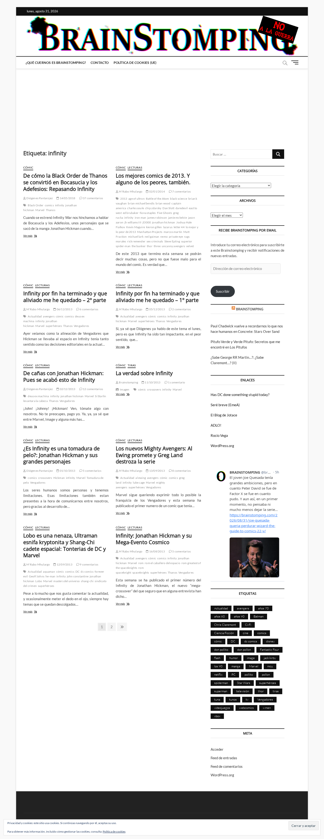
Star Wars (243, 683)
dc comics (87, 571)
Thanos (50, 210)
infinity (59, 205)
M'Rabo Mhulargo (130, 191)
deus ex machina (38, 396)
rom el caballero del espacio (162, 563)
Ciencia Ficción (224, 633)
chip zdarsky (153, 208)
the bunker (139, 246)
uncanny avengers (173, 246)
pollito (249, 674)
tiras (276, 691)
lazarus (167, 227)
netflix (218, 674)
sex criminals (155, 241)
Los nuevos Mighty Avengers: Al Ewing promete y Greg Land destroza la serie (154, 455)
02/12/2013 (67, 389)
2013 (123, 198)
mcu (270, 666)
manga (235, 666)
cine (245, 633)
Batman (259, 616)
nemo (164, 236)
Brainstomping (128, 382)
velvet (190, 246)
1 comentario (176, 382)
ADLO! (216, 425)
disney (270, 641)
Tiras (132, 365)
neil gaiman (152, 236)
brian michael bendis (141, 203)
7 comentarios (181, 191)
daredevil (182, 208)
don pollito (221, 649)
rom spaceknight (130, 570)
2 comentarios (181, 309)
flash (217, 658)
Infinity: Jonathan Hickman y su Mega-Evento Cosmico (154, 539)
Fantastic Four (269, 649)
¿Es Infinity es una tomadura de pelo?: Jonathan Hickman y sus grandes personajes (61, 455)
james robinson (157, 217)
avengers (49, 316)
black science (178, 198)
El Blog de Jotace (224, 415)
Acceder (217, 749)
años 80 (219, 616)
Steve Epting (172, 241)
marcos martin (173, 232)
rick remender (136, 241)
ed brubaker (131, 213)
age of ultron (136, 198)
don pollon (244, 649)
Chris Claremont (225, 625)
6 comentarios (88, 309)
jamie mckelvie (177, 217)
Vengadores (81, 326)
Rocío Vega (219, 435)
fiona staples (148, 213)
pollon (266, 674)
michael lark (135, 236)
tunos (233, 699)
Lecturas (135, 167)
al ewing (140, 478)
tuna (217, 699)
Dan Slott (168, 208)
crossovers (154, 389)
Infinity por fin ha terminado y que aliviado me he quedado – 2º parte (65, 296)
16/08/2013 (157, 551)
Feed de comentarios (227, 766)
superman (220, 691)
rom (141, 563)
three (157, 246)
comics (49, 205)
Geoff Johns (36, 576)
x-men (267, 708)
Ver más (34, 236)
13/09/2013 (157, 470)
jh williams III (133, 222)
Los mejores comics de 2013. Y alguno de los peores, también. (153, 179)
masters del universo (66, 581)
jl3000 (147, 222)
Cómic (28, 167)
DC (77, 571)
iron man (140, 217)
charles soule (135, 208)
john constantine (77, 576)
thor (150, 246)
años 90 (239, 616)
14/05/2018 (67, 198)
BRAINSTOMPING (249, 309)
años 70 (263, 608)
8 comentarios (181, 470)
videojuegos (222, 708)
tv (247, 699)
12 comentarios (92, 389)
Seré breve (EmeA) (225, 405)
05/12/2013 (157, 309)
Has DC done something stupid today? (240, 394)
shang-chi (87, 581)
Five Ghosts (164, 213)
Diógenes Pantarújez (39, 198)
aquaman (49, 571)
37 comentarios (92, 198)
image (251, 658)
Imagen (124, 389)
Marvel (39, 210)
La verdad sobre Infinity (144, 373)
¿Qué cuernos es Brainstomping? (56, 63)
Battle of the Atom (157, 198)
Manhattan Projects (149, 232)
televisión (242, 691)
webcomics (246, 708)
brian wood (163, 203)
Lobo (38, 581)
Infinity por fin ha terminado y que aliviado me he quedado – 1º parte (157, 296)
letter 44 (179, 227)
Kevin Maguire (135, 227)
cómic (60, 316)
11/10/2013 (152, 382)
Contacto (100, 63)
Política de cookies (114, 831)
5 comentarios (91, 470)
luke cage (139, 482)
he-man (50, 576)
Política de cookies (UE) (135, 63)
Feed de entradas (224, 758)
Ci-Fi (248, 625)
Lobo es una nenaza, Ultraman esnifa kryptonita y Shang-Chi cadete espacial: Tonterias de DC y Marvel (64, 545)
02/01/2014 (157, 191)
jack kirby (270, 658)
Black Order (35, 205)
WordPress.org (222, 445)
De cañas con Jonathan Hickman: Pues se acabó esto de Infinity (63, 376)
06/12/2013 (64, 309)
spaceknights (140, 572)
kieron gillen (154, 227)
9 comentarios (88, 564)
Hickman (59, 478)
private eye (176, 236)
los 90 (218, 666)
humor (233, 658)
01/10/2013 (67, 470)
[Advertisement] (162, 104)
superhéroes (54, 326)
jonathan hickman (163, 222)
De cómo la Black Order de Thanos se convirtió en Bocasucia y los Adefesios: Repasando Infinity (65, 182)
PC (233, 674)
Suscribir (223, 291)
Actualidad (35, 316)
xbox (217, 716)
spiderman (221, 683)
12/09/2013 (64, 564)
